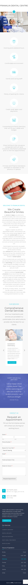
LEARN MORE (7, 27)
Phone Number (6, 442)
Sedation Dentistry (7, 536)
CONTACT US (6, 520)
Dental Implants (6, 533)
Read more (12, 362)
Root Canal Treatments (9, 540)
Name (4, 434)
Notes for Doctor (7, 466)
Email (4, 454)
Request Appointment (9, 478)
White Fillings (6, 543)
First (3, 439)
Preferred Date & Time (8, 460)
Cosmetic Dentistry (11, 344)
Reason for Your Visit (8, 448)
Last (15, 439)
